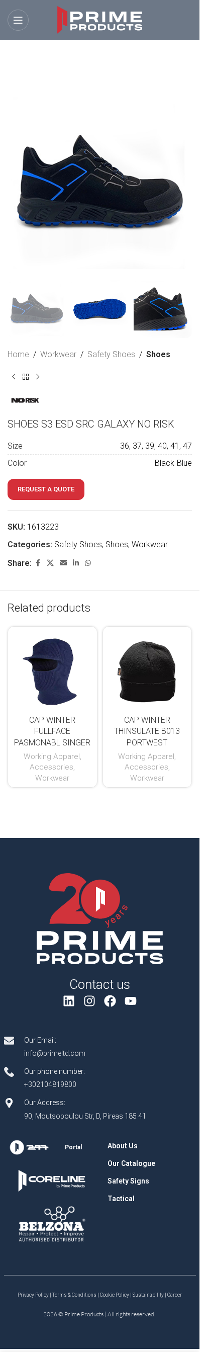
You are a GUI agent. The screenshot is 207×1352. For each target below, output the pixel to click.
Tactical (121, 1199)
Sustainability (148, 1295)
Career (174, 1295)
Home (18, 354)
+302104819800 (50, 1084)
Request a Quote (46, 489)
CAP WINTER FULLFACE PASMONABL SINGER (52, 731)
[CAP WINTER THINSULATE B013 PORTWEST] (147, 671)
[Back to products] (26, 377)
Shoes (158, 354)
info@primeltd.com (54, 1053)
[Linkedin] (69, 1000)
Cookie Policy (114, 1295)
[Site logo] (100, 19)
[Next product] (38, 377)
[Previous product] (14, 377)
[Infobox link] (52, 1147)
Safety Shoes (111, 354)
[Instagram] (89, 1000)
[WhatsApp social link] (88, 563)
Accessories (51, 767)
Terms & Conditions (74, 1295)
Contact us (99, 984)
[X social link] (50, 563)
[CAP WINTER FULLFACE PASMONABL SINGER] (52, 671)
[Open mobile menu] (18, 20)
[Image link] (100, 918)
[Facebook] (110, 1000)
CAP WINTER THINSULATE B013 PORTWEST (147, 731)
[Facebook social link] (38, 563)
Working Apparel (52, 756)
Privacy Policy (33, 1295)
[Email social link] (63, 563)
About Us (123, 1146)
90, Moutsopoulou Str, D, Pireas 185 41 (85, 1116)
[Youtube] (130, 1000)
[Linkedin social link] (76, 563)
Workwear (58, 354)
